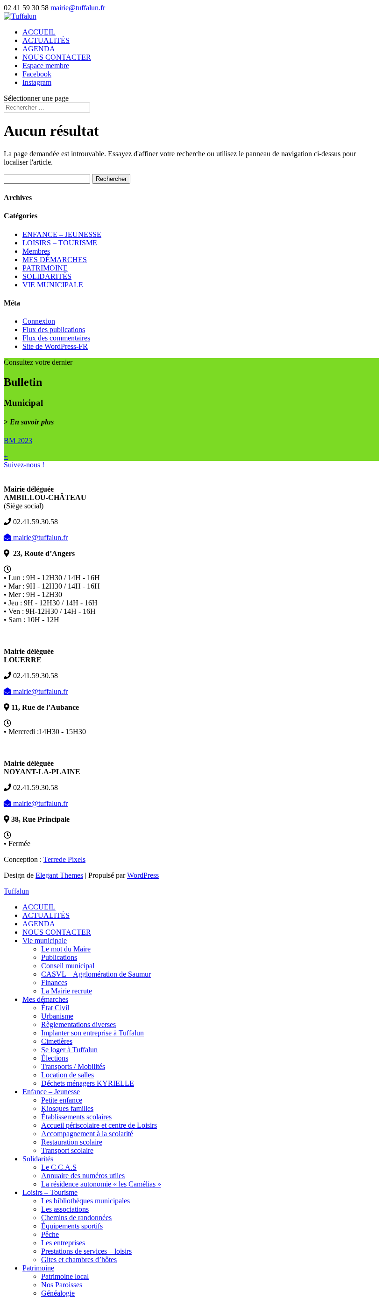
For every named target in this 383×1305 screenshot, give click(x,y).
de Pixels (64, 859)
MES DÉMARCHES (54, 260)
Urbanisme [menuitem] (57, 1016)
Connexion (38, 321)
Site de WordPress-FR (55, 346)
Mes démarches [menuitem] (45, 999)
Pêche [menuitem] (50, 1234)
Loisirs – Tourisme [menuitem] (50, 1192)
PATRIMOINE (45, 268)
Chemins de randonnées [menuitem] (76, 1218)
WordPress (143, 875)
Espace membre (45, 65)
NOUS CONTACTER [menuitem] (56, 932)
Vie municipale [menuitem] (44, 940)
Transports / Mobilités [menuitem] (73, 1066)
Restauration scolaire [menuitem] (71, 1142)
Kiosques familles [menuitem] (67, 1108)
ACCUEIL (39, 32)
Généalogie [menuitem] (58, 1293)
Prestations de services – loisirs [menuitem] (86, 1251)
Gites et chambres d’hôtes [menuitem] (79, 1259)
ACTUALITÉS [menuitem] (46, 915)
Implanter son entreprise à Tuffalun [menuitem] (92, 1033)
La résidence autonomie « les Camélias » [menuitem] (101, 1184)
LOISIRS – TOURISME (59, 243)
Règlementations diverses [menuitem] (78, 1024)
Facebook (36, 74)
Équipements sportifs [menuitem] (72, 1226)
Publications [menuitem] (59, 957)
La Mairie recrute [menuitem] (66, 991)
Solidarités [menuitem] (37, 1159)
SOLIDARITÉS (46, 276)
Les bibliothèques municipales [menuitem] (85, 1201)
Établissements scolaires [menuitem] (76, 1117)
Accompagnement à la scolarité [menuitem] (87, 1134)
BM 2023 (18, 440)
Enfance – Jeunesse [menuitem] (51, 1092)
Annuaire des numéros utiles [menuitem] (83, 1176)
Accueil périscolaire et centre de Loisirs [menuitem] (99, 1125)
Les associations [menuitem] (65, 1209)
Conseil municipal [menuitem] (67, 966)
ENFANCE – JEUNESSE (61, 234)
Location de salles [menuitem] (67, 1075)
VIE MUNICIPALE (52, 285)
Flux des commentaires (56, 338)
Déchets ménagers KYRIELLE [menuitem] (87, 1083)
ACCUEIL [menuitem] (39, 907)
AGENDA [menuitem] (38, 924)
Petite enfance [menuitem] (61, 1100)
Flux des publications (53, 329)
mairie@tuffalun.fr (39, 537)
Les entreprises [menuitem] (63, 1243)
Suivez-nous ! (24, 465)
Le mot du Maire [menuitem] (66, 949)
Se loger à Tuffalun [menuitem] (69, 1050)
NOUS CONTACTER (56, 57)
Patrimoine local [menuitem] (65, 1276)
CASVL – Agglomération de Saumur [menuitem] (96, 974)
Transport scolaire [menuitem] (67, 1150)
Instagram (36, 82)
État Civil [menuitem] (55, 1008)
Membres (36, 251)
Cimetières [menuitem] (56, 1041)
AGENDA (38, 49)
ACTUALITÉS (46, 40)
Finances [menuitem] (54, 982)
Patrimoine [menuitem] (38, 1268)
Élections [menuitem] (54, 1058)
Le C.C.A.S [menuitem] (59, 1167)
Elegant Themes (59, 875)
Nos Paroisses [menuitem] (61, 1285)
